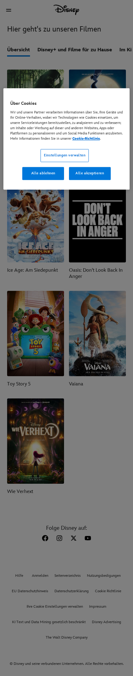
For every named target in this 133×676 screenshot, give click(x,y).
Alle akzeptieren (89, 173)
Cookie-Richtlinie (86, 139)
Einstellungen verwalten (64, 155)
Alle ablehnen (43, 173)
